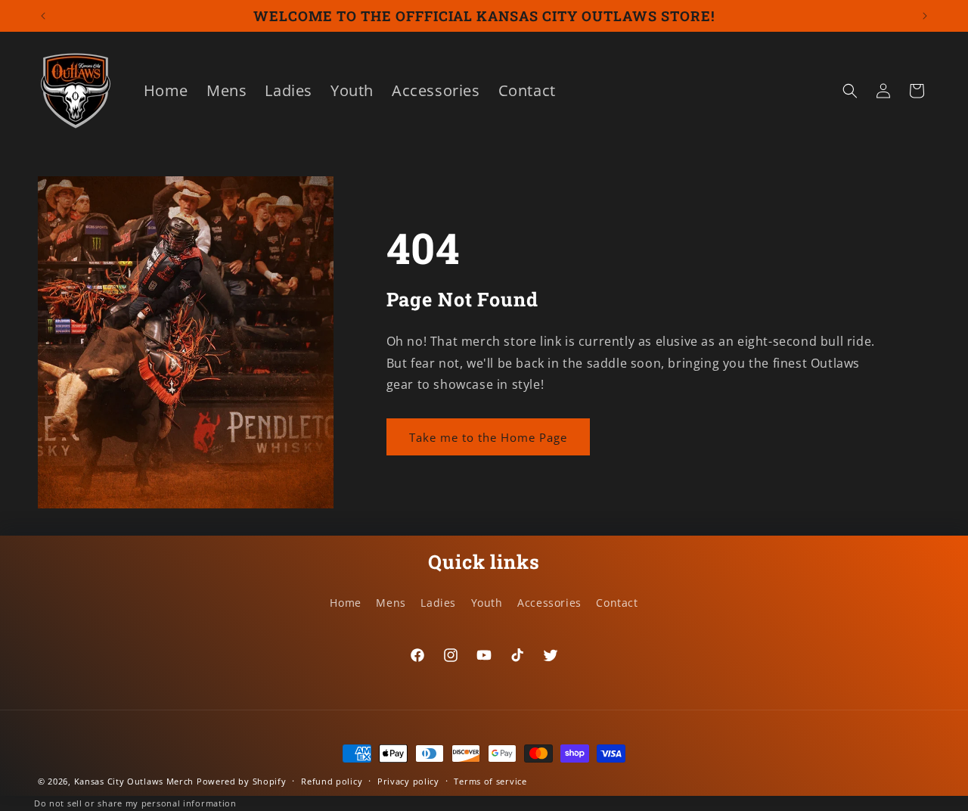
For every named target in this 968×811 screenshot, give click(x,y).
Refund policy (331, 781)
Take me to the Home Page (488, 437)
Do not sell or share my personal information (135, 803)
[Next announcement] (925, 16)
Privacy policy (408, 781)
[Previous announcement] (43, 16)
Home (345, 602)
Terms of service (490, 781)
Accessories (549, 602)
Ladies (438, 602)
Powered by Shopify (242, 781)
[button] (850, 90)
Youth (487, 602)
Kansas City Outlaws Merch (134, 781)
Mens (390, 602)
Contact (617, 602)
